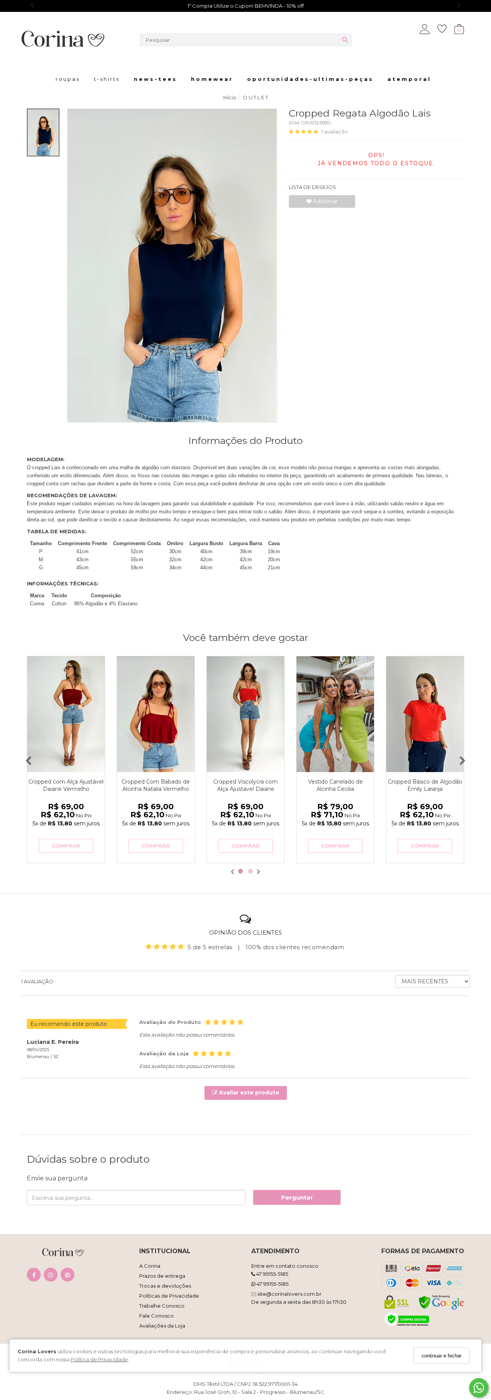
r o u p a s (67, 79)
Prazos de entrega (162, 1276)
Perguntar (297, 1197)
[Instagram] (50, 1276)
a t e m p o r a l (408, 79)
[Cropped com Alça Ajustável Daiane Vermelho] (66, 714)
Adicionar (324, 201)
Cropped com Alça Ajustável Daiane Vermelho (66, 785)
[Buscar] (345, 39)
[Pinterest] (67, 1276)
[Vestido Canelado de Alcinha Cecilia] (335, 714)
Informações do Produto (245, 440)
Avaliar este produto (248, 1092)
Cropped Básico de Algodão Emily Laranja (425, 785)
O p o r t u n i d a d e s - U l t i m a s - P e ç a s (309, 79)
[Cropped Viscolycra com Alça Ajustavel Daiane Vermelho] (245, 714)
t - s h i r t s (106, 79)
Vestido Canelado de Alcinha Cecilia (335, 785)
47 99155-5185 (271, 1274)
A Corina (149, 1266)
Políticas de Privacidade (169, 1296)
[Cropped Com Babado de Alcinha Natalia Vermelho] (155, 714)
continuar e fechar (441, 1356)
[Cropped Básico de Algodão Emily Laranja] (425, 714)
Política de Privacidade (99, 1359)
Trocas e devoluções (165, 1286)
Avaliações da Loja (162, 1326)
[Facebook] (34, 1276)
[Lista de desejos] (445, 29)
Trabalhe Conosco (162, 1306)
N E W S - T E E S (155, 79)
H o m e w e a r (211, 79)
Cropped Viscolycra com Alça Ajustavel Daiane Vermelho (245, 789)
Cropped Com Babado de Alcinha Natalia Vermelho (156, 785)
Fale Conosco (156, 1316)
